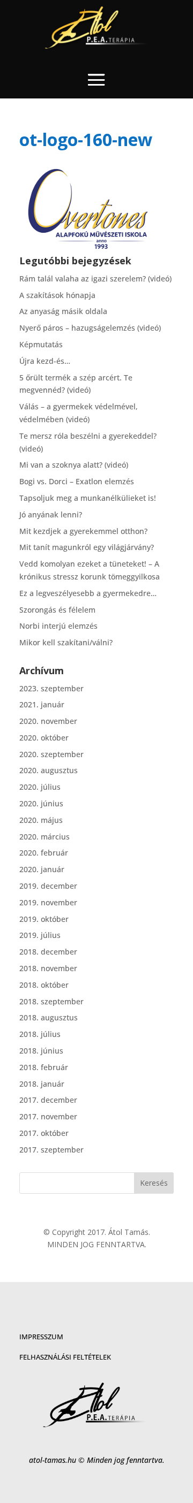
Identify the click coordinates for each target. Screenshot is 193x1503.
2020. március (44, 836)
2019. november (48, 902)
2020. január (41, 869)
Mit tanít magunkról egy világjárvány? (86, 547)
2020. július (40, 787)
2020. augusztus (48, 770)
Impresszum (41, 1336)
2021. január (41, 704)
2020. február (43, 853)
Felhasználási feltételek (65, 1357)
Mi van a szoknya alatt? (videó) (73, 465)
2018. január (41, 1084)
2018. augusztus (48, 1017)
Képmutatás (41, 344)
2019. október (44, 919)
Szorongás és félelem (57, 610)
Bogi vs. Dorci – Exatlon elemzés (76, 481)
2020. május (41, 820)
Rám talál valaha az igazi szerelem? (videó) (95, 278)
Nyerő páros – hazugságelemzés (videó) (90, 328)
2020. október (44, 738)
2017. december (48, 1100)
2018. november (48, 968)
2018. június (41, 1051)
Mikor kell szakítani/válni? (66, 642)
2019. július (40, 935)
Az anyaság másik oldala (63, 311)
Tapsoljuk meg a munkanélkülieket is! (87, 498)
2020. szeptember (51, 754)
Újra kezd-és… (44, 361)
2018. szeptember (51, 1001)
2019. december (48, 886)
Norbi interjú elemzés (58, 626)
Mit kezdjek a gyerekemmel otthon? (83, 531)
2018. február (43, 1067)
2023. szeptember (51, 688)
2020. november (48, 721)
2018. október (44, 985)
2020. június (41, 803)
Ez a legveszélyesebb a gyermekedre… (88, 593)
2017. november (48, 1116)
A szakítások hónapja (57, 295)
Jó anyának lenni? (50, 514)
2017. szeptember (51, 1150)
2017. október (44, 1133)
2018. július (40, 1034)
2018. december (48, 952)
